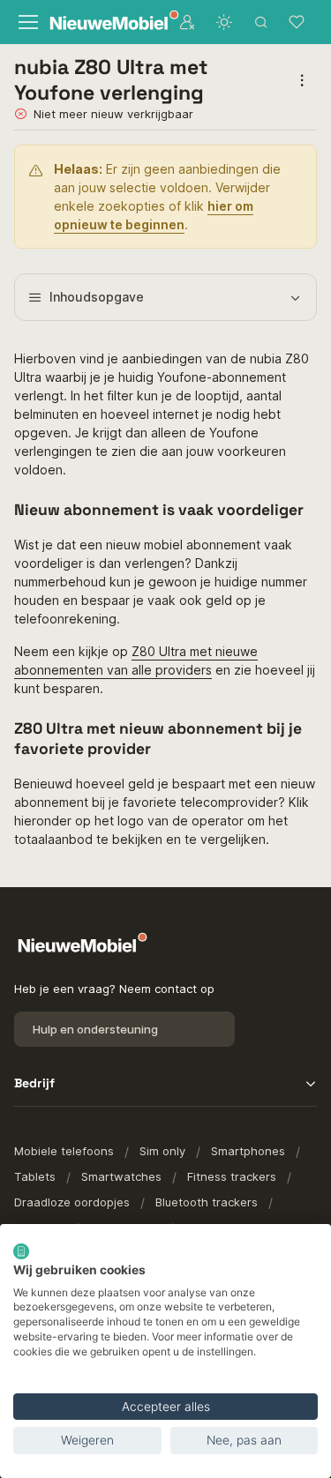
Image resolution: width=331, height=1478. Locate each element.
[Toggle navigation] (26, 22)
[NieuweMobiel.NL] (102, 22)
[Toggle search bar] (261, 22)
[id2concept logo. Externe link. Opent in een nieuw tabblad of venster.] (21, 1251)
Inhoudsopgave (96, 296)
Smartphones (248, 1151)
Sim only (162, 1151)
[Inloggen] (187, 22)
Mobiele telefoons (64, 1151)
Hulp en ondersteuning (95, 1029)
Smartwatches (121, 1176)
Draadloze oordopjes (72, 1202)
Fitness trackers (231, 1176)
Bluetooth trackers (206, 1202)
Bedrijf (34, 1083)
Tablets (35, 1176)
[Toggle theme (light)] (224, 22)
